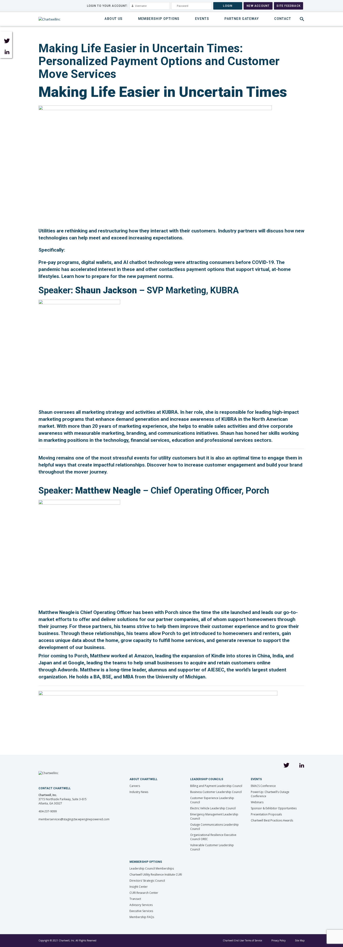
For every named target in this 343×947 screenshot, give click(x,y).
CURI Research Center (144, 893)
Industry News (139, 792)
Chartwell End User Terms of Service (242, 940)
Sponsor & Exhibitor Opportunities (274, 808)
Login (227, 5)
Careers (135, 786)
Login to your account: (107, 5)
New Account (258, 5)
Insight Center (139, 887)
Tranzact (135, 899)
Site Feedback (288, 5)
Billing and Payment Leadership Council (216, 786)
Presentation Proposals (266, 814)
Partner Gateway (241, 19)
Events (202, 19)
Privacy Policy (278, 940)
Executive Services (141, 911)
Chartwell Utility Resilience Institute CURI (156, 875)
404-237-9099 (47, 811)
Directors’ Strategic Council (147, 881)
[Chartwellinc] (49, 19)
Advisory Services (141, 905)
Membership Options (159, 19)
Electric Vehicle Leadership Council (213, 808)
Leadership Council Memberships (152, 868)
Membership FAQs (142, 917)
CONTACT (282, 19)
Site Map (299, 940)
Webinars (257, 802)
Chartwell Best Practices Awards (272, 820)
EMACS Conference (263, 786)
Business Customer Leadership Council (216, 792)
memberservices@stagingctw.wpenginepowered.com (73, 819)
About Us (113, 19)
